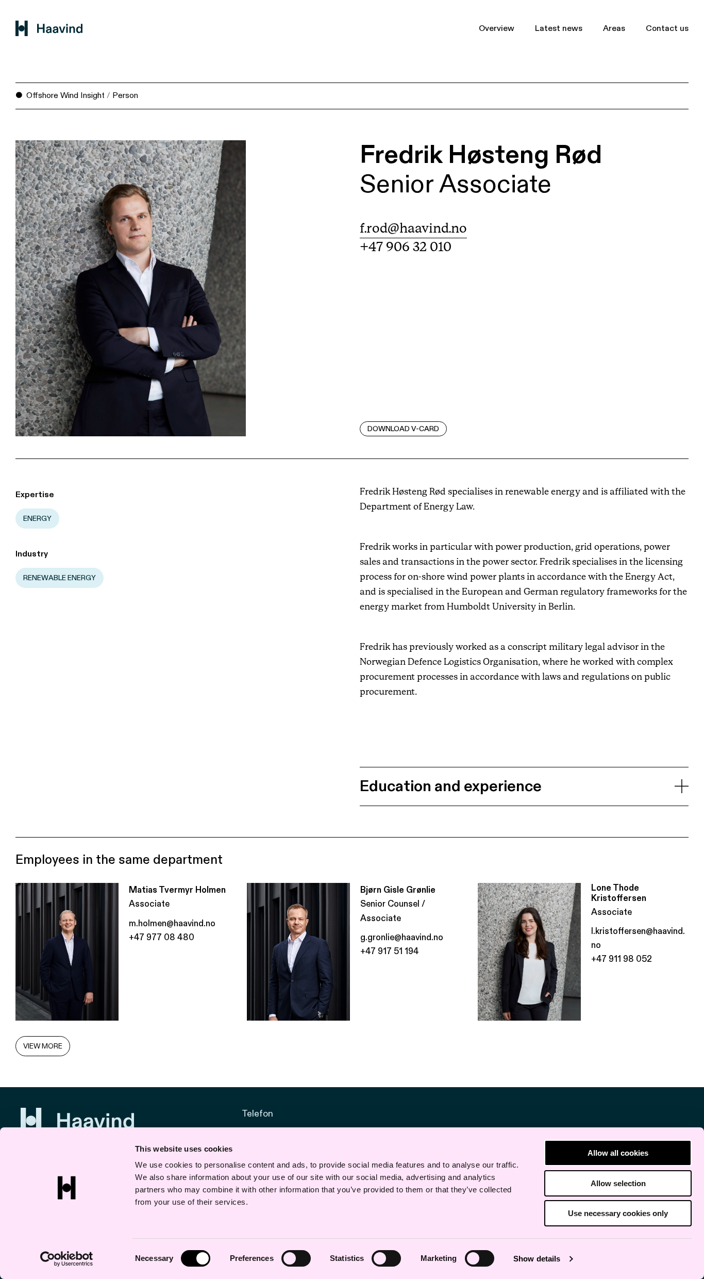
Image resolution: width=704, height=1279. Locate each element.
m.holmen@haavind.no (172, 923)
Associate (149, 903)
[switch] (296, 1258)
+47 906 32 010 (405, 247)
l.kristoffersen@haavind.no (638, 938)
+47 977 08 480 (161, 937)
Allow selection (618, 1183)
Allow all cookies (618, 1153)
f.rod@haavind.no (413, 229)
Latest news (558, 28)
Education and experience (451, 786)
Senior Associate (455, 184)
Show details (536, 1258)
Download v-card (403, 428)
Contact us (667, 28)
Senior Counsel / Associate (392, 910)
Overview (496, 28)
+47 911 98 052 (621, 959)
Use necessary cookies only (618, 1213)
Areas (614, 28)
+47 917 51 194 (389, 951)
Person (125, 95)
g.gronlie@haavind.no (401, 937)
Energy (37, 518)
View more (42, 1046)
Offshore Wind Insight (65, 95)
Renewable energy (59, 577)
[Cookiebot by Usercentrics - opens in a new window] (67, 1259)
